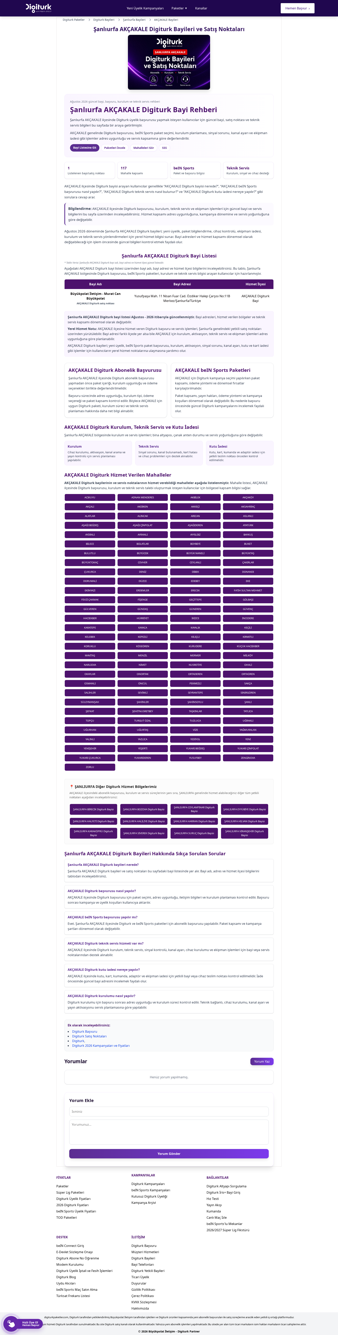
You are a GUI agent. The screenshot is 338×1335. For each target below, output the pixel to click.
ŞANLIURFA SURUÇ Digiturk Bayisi (194, 833)
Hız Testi (213, 1199)
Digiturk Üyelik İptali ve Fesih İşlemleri (84, 1271)
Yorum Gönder (169, 1154)
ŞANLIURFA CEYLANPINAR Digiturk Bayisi (194, 809)
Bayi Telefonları (142, 1264)
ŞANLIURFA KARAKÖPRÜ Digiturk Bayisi (93, 833)
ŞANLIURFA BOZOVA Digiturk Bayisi (143, 809)
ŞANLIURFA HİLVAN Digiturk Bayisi (244, 821)
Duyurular (139, 1283)
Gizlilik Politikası (143, 1289)
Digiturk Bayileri (143, 1258)
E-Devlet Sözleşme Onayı (74, 1252)
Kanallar (201, 8)
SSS (164, 148)
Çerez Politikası (142, 1296)
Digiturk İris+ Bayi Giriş (223, 1192)
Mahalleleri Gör (143, 148)
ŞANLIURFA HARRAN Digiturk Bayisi (194, 821)
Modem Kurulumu (70, 1264)
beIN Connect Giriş (70, 1246)
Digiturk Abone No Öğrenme (77, 1258)
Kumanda (214, 1211)
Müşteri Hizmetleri (145, 1252)
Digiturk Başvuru (84, 1031)
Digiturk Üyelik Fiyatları (73, 1199)
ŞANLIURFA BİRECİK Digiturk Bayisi (93, 809)
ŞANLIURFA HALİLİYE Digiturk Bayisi (144, 821)
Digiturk (78, 1041)
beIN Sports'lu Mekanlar (225, 1224)
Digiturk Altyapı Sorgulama (226, 1186)
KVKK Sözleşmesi (143, 1302)
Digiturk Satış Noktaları (89, 1036)
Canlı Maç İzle (217, 1217)
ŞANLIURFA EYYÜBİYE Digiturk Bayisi (244, 809)
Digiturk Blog (66, 1277)
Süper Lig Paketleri (70, 1192)
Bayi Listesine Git (84, 147)
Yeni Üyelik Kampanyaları (145, 8)
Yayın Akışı (214, 1205)
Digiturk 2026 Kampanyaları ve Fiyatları (101, 1045)
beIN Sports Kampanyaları (150, 1190)
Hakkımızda (140, 1308)
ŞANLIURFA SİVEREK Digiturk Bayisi (143, 833)
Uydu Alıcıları (66, 1283)
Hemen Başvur (297, 8)
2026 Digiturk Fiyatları (72, 1205)
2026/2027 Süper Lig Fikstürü (228, 1230)
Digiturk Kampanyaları (148, 1184)
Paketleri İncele (114, 148)
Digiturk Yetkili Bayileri (148, 1271)
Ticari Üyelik (140, 1277)
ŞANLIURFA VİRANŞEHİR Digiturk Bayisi (244, 833)
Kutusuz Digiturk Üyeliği (149, 1196)
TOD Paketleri (66, 1217)
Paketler (179, 8)
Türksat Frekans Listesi (73, 1296)
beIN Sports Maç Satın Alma (76, 1289)
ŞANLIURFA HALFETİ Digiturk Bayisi (93, 821)
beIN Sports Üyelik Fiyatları (76, 1211)
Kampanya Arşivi (143, 1202)
